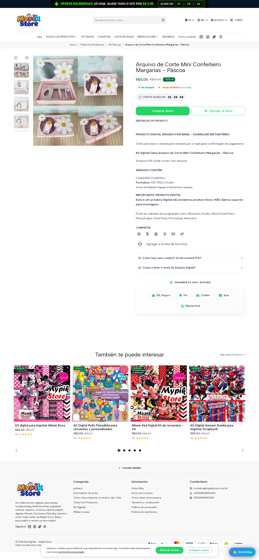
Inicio (73, 45)
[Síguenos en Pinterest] (221, 36)
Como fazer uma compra (146, 497)
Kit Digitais (79, 507)
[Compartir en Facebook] (139, 234)
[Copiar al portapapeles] (182, 234)
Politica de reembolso (144, 511)
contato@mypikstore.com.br (211, 488)
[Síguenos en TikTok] (214, 36)
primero (78, 488)
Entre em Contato (142, 493)
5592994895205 (204, 497)
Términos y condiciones (145, 502)
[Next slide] (25, 58)
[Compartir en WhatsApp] (156, 234)
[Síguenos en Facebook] (208, 36)
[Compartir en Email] (173, 234)
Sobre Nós (138, 488)
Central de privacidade (71, 551)
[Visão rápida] (65, 397)
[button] (119, 450)
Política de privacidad (144, 507)
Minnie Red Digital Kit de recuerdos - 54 (158, 427)
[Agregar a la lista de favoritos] (65, 389)
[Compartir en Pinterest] (165, 234)
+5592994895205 (204, 493)
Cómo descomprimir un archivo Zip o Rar (97, 497)
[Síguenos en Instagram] (201, 36)
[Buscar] (163, 20)
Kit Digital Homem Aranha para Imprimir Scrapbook (211, 427)
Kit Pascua (115, 45)
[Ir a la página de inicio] (28, 20)
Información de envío (85, 493)
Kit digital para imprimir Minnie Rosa (40, 425)
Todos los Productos (92, 45)
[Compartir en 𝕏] (147, 234)
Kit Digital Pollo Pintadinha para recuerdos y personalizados (95, 427)
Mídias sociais (81, 511)
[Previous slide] (17, 58)
